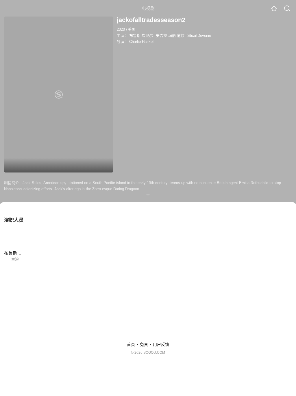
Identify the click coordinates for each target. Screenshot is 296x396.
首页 (131, 344)
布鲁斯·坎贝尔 (141, 35)
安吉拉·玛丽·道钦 (170, 35)
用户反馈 (161, 344)
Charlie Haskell (141, 41)
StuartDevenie (199, 35)
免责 (144, 344)
